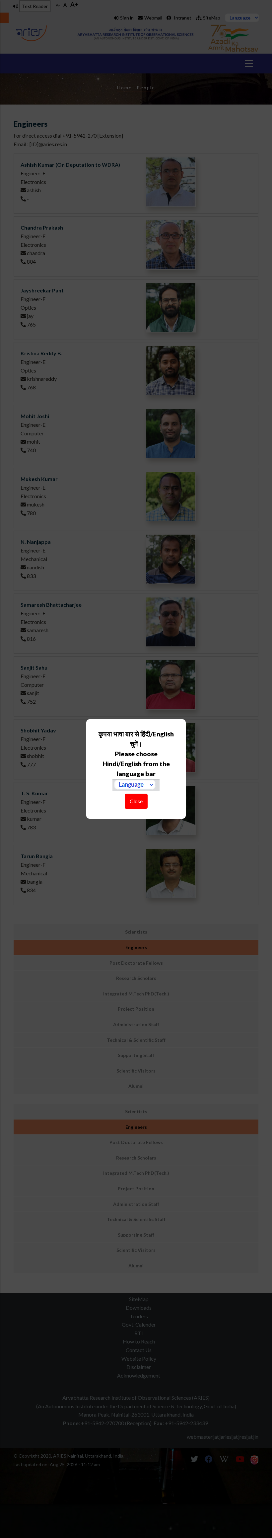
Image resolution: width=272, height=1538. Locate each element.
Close (136, 801)
